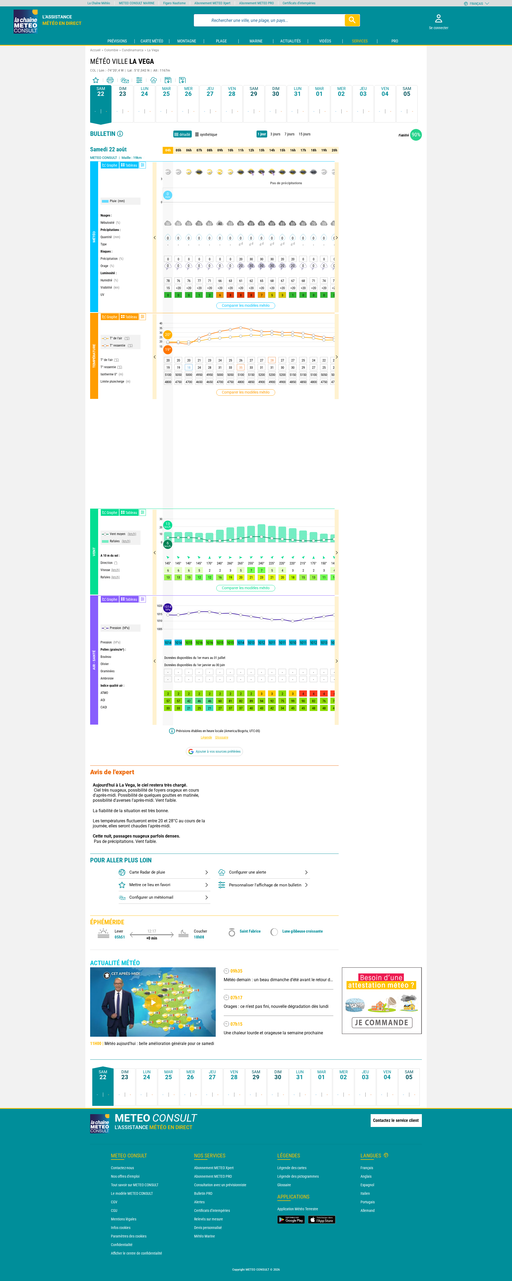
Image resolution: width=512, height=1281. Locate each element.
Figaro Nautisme (174, 3)
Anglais (366, 1176)
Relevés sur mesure (208, 1219)
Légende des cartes (291, 1168)
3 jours (275, 134)
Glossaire (221, 737)
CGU (114, 1210)
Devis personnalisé (208, 1227)
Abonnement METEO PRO (213, 1176)
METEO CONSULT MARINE (136, 3)
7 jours (289, 134)
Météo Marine (204, 1236)
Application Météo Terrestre (297, 1209)
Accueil (95, 50)
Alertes (199, 1202)
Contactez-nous (122, 1168)
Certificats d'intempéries (212, 1210)
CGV (114, 1202)
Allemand (368, 1210)
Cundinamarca (132, 50)
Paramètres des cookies (128, 1236)
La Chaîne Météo (98, 3)
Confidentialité (122, 1245)
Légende (206, 737)
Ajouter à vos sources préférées (218, 751)
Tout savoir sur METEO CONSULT (134, 1185)
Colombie (111, 50)
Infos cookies (120, 1227)
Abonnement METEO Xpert (214, 1168)
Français (367, 1168)
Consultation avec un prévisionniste (220, 1185)
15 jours (304, 134)
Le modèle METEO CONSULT (132, 1193)
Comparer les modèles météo (246, 305)
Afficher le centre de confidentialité (136, 1253)
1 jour (262, 134)
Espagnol (367, 1185)
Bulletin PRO (203, 1193)
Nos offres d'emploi (125, 1176)
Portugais (368, 1202)
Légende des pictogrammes (298, 1176)
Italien (365, 1193)
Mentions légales (123, 1219)
